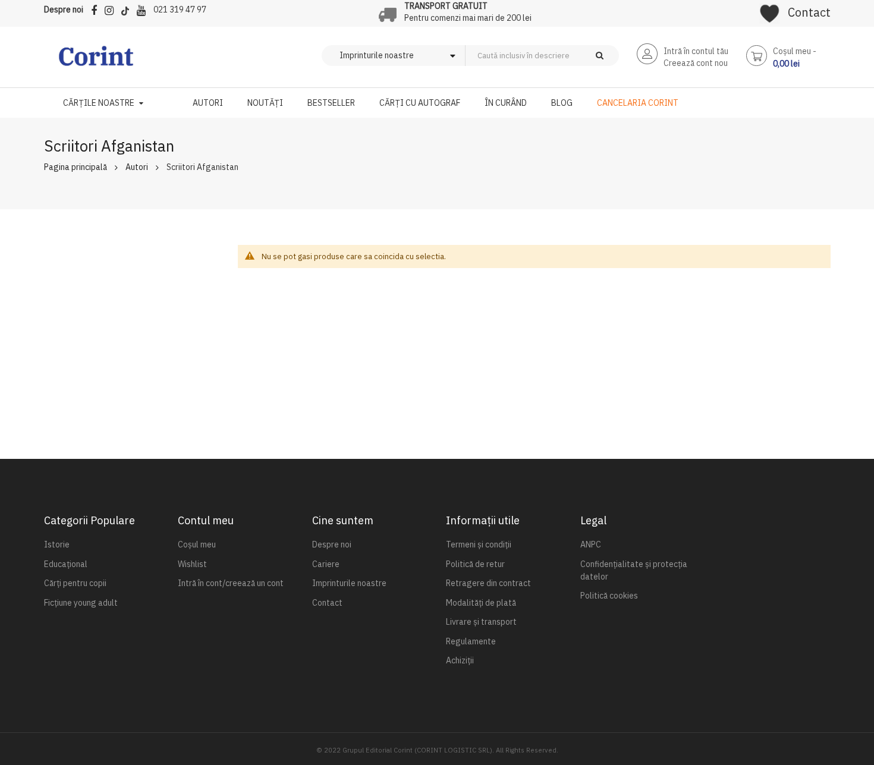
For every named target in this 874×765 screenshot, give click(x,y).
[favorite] (769, 9)
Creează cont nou (696, 63)
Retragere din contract (488, 583)
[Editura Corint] (96, 61)
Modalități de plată (481, 602)
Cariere (325, 564)
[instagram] (112, 8)
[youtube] (144, 8)
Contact (809, 12)
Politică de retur (475, 564)
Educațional (65, 564)
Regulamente (471, 641)
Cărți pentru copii (75, 583)
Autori (136, 167)
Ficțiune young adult (81, 602)
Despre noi (63, 9)
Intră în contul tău (696, 51)
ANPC (590, 544)
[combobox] (562, 55)
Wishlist (192, 564)
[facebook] (97, 8)
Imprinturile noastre (349, 583)
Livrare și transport (481, 621)
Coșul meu (197, 544)
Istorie (57, 544)
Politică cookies (609, 595)
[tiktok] (128, 8)
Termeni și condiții (478, 544)
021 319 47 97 (179, 9)
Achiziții (460, 660)
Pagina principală (75, 167)
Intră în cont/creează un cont (231, 583)
